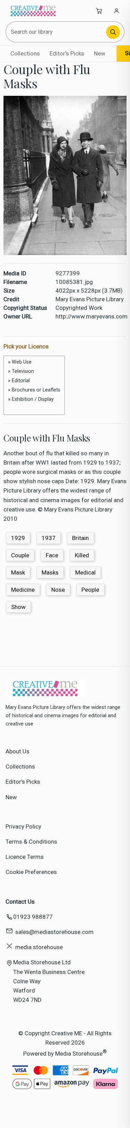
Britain (80, 538)
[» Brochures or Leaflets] (34, 390)
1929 (18, 538)
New (99, 53)
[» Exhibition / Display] (34, 399)
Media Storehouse (79, 1053)
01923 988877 (33, 916)
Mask (18, 572)
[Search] (113, 32)
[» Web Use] (34, 362)
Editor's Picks (67, 53)
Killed (82, 555)
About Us (17, 751)
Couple (20, 555)
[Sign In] (116, 11)
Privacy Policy (23, 826)
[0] (34, 407)
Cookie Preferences (31, 871)
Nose (58, 589)
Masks (50, 572)
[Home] (33, 10)
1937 (48, 538)
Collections (25, 53)
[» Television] (34, 371)
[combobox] (56, 32)
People (90, 589)
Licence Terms (25, 856)
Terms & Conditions (31, 841)
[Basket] (99, 11)
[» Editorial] (34, 380)
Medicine (23, 589)
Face (52, 555)
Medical (85, 572)
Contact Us (20, 901)
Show (18, 606)
